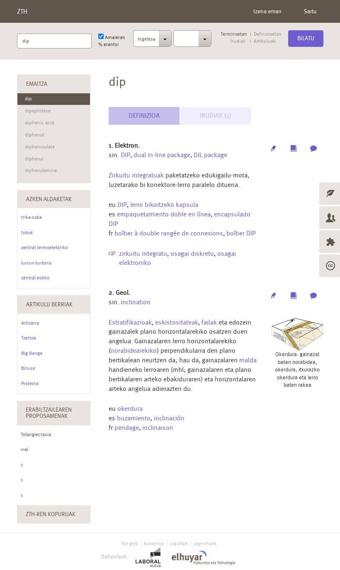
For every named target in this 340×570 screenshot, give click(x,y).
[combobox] (152, 41)
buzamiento (134, 418)
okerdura (130, 408)
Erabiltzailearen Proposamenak (49, 412)
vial (24, 449)
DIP (125, 155)
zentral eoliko (35, 278)
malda (248, 360)
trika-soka (31, 217)
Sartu (310, 11)
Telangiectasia (36, 434)
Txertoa (28, 338)
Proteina (30, 383)
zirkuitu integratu (143, 253)
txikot (27, 232)
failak (209, 322)
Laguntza (178, 543)
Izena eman (267, 11)
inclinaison (157, 428)
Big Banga (31, 353)
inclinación (169, 418)
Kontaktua (154, 543)
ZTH (22, 11)
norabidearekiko (134, 350)
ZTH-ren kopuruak (50, 514)
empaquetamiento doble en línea (164, 214)
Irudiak (238, 41)
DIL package (210, 155)
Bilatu (305, 38)
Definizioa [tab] (144, 115)
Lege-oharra (204, 543)
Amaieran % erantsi (111, 40)
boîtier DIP (241, 233)
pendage (126, 428)
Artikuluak (264, 41)
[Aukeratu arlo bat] (192, 38)
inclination (136, 302)
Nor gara (129, 543)
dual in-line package (162, 155)
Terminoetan (234, 34)
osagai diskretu (192, 253)
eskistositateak (176, 322)
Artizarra (30, 323)
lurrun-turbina (36, 263)
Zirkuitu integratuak (136, 175)
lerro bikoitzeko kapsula (164, 205)
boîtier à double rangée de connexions (168, 233)
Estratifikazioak (130, 322)
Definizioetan (268, 34)
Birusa (28, 368)
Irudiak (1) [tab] (215, 115)
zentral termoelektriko (44, 247)
